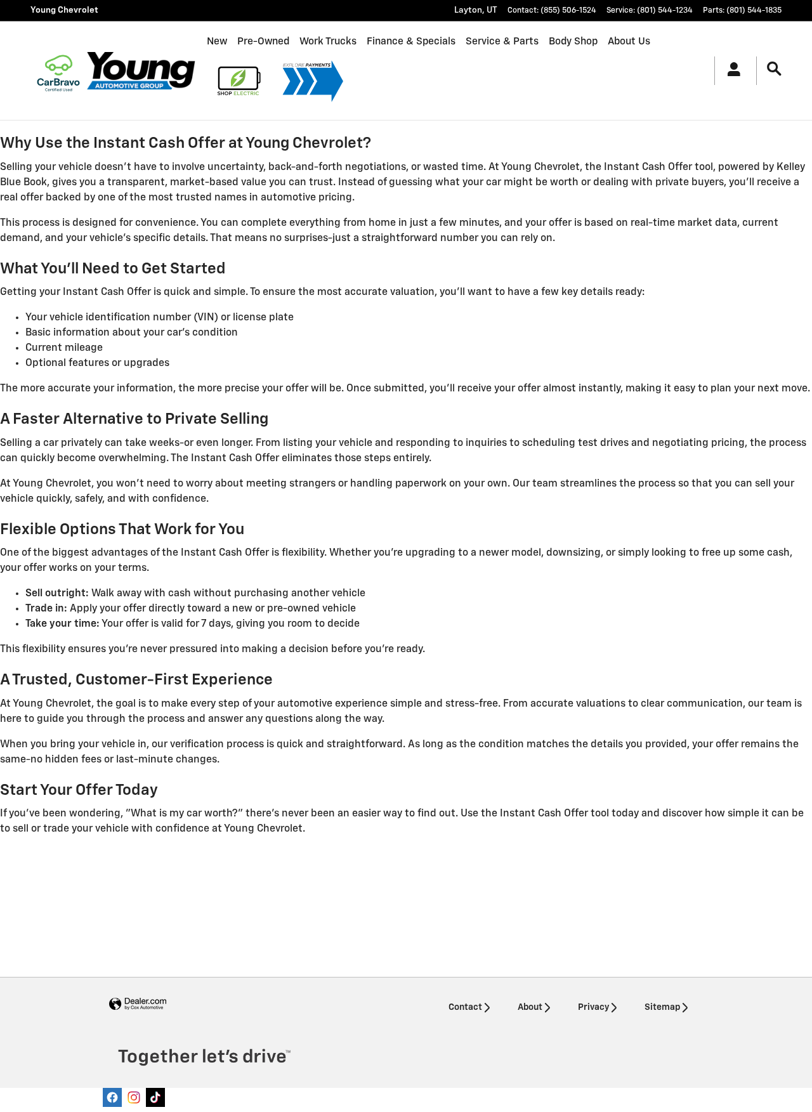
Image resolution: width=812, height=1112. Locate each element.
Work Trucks (328, 41)
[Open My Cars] (730, 71)
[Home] (58, 70)
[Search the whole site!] (774, 69)
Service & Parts (502, 41)
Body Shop (573, 41)
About (530, 1007)
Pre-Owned (263, 41)
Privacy (593, 1007)
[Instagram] (133, 1097)
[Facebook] (112, 1097)
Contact (465, 1007)
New (217, 41)
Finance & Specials (411, 41)
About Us (629, 41)
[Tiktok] (155, 1097)
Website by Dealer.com (137, 1004)
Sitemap (662, 1007)
